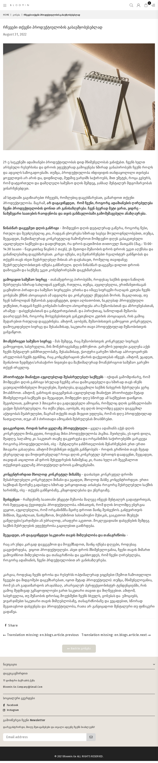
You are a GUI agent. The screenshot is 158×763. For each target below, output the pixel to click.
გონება (16, 15)
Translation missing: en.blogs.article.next (114, 635)
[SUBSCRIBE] (91, 737)
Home (6, 15)
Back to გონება (80, 648)
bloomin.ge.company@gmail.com (22, 686)
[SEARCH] (131, 5)
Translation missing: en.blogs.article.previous (42, 635)
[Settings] (152, 5)
